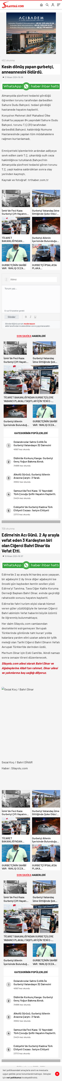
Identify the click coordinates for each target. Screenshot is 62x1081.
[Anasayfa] (41, 5)
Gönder (12, 316)
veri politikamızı (13, 1077)
